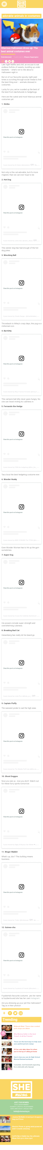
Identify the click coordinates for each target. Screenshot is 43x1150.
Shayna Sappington (31, 57)
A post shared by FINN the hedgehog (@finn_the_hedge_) (22, 467)
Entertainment (6, 57)
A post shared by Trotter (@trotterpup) (16, 920)
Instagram (35, 998)
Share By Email (12, 61)
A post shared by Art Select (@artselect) (16, 165)
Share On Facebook (6, 61)
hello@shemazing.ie (22, 1111)
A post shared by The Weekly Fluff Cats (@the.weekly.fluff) (22, 769)
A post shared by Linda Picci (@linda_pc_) (17, 696)
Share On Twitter (9, 61)
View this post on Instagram (13, 137)
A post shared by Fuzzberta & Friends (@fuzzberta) (20, 988)
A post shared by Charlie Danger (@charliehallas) (19, 316)
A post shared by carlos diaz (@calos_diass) (18, 240)
